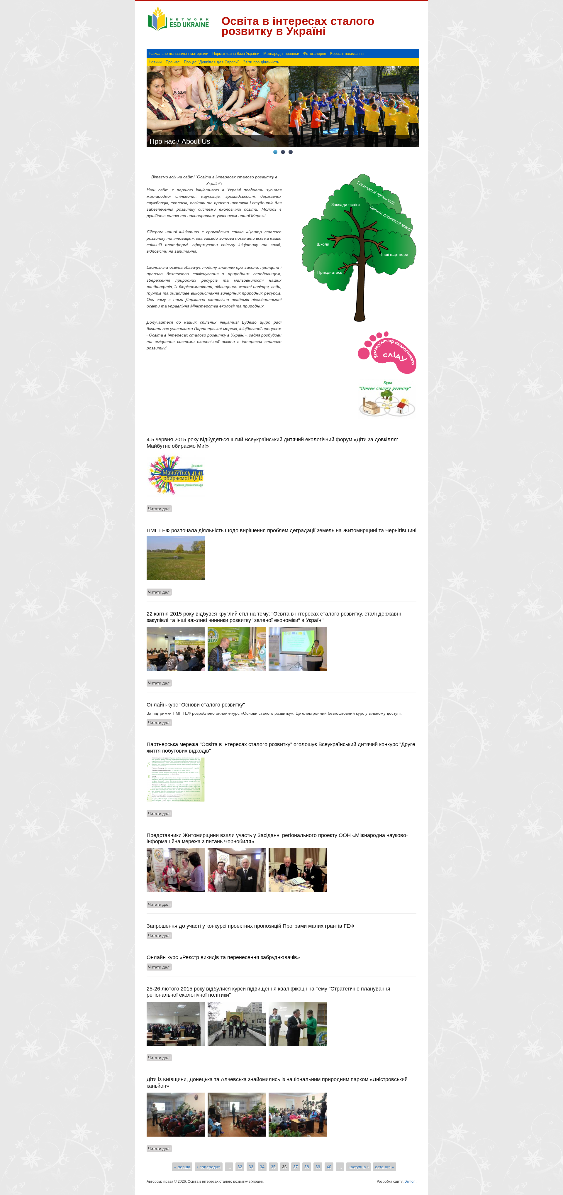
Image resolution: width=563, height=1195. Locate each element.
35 (273, 1166)
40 (329, 1166)
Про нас (173, 62)
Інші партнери (394, 254)
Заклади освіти (345, 204)
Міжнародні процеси (281, 53)
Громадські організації (376, 192)
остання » (384, 1166)
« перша (182, 1166)
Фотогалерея (314, 53)
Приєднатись (329, 272)
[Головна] (178, 31)
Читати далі (160, 508)
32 (240, 1166)
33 (251, 1166)
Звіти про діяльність (261, 62)
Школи (323, 244)
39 (318, 1166)
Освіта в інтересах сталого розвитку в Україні (297, 26)
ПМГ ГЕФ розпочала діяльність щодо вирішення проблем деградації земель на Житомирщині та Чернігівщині (281, 530)
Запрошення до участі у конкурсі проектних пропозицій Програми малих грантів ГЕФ (250, 926)
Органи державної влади (391, 218)
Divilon (410, 1181)
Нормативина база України (235, 53)
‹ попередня (209, 1166)
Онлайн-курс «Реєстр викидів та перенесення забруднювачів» (223, 957)
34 (262, 1166)
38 (306, 1166)
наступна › (358, 1166)
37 (295, 1166)
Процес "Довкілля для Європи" (211, 62)
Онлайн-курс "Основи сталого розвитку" (196, 705)
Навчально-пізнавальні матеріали (178, 53)
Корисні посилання (347, 53)
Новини (155, 62)
